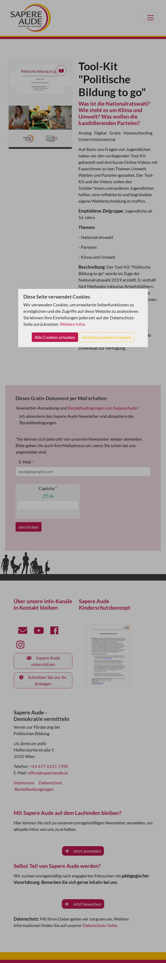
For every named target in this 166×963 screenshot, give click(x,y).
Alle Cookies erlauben (55, 337)
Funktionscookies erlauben (106, 337)
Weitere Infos (72, 324)
